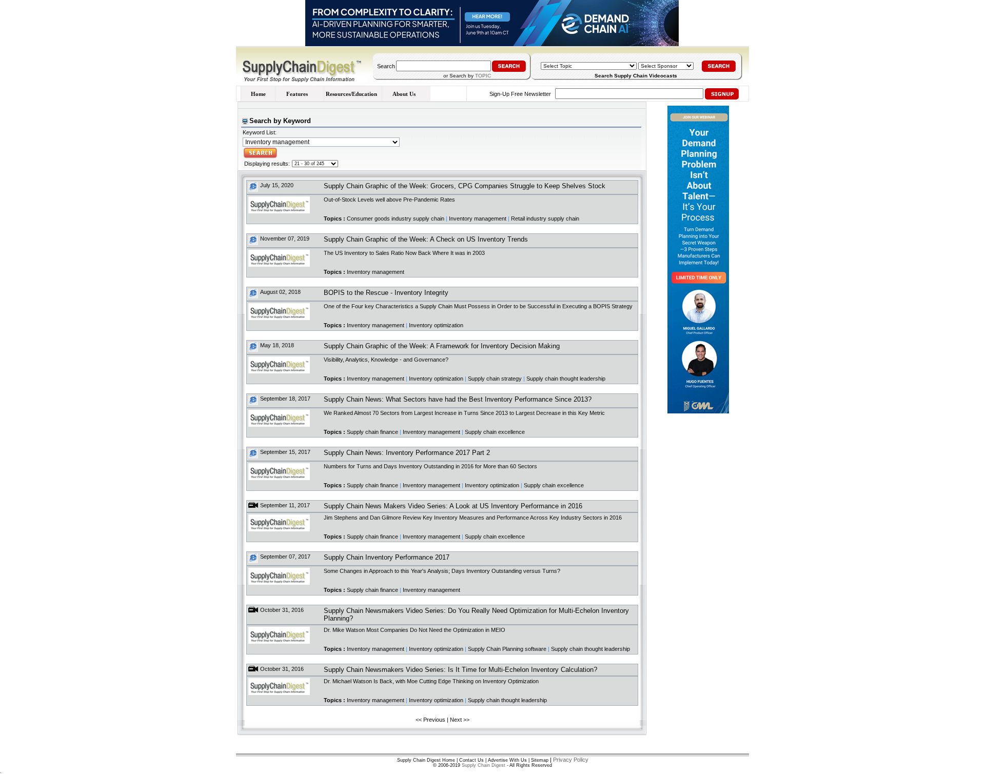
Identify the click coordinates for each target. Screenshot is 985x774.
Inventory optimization (436, 325)
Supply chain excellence (495, 432)
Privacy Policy (570, 760)
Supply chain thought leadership (565, 378)
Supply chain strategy (495, 378)
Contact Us (471, 760)
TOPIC (483, 75)
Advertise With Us (507, 760)
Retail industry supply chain (545, 218)
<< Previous (430, 720)
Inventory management (477, 218)
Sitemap (539, 760)
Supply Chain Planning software (507, 649)
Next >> (459, 720)
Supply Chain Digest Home (426, 760)
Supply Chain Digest (483, 765)
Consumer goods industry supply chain (395, 218)
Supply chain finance (372, 432)
